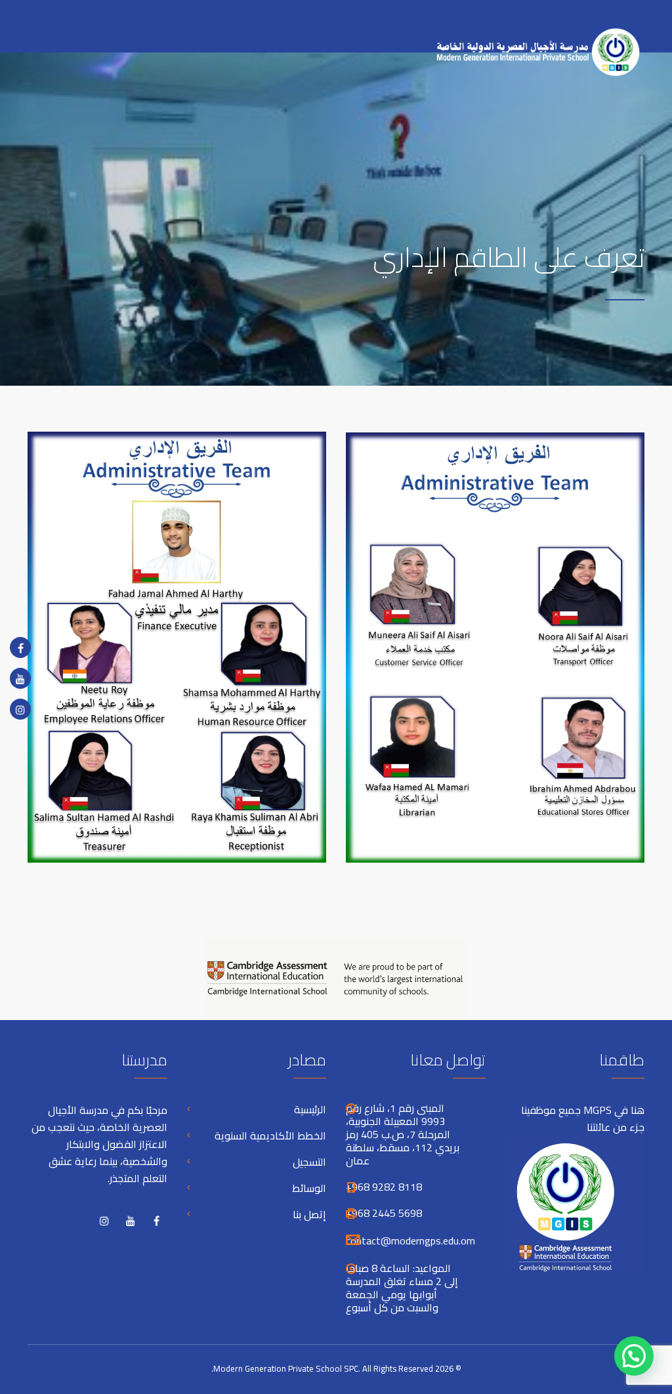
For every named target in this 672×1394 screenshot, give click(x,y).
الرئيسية (310, 1109)
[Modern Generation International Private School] (532, 44)
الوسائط (309, 1188)
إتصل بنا (309, 1214)
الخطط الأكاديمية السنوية (270, 1135)
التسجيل (309, 1162)
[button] (634, 1356)
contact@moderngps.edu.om (410, 1240)
